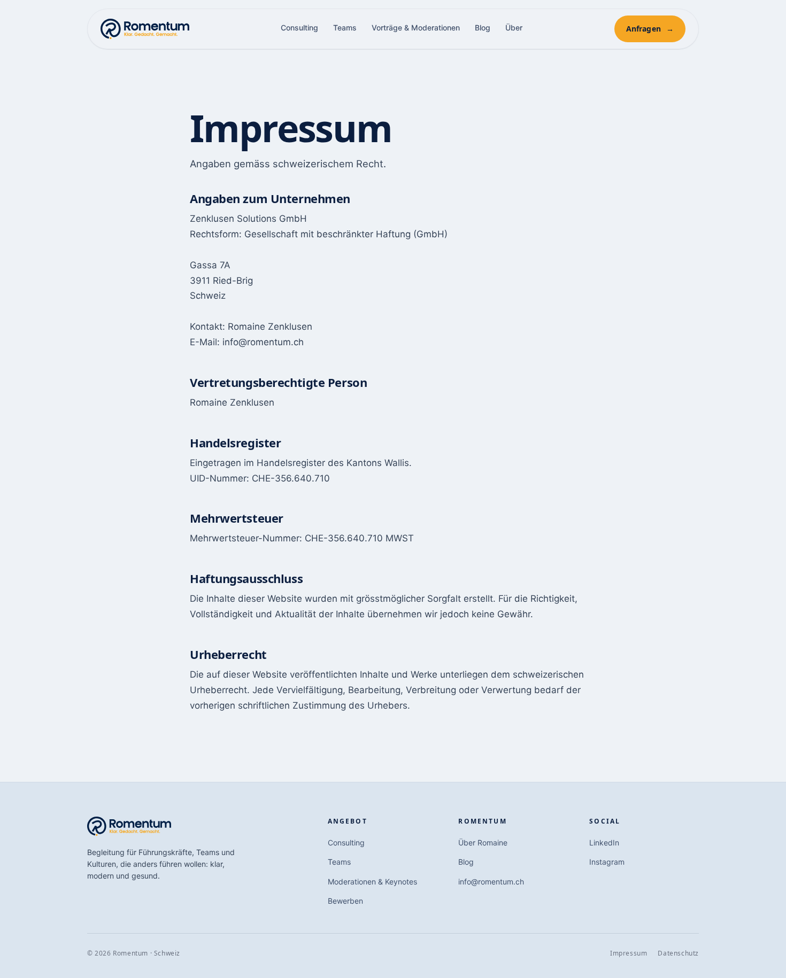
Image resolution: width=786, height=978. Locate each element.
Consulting (299, 27)
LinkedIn (604, 842)
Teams (345, 27)
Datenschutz (678, 953)
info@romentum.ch (491, 881)
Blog (482, 27)
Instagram (607, 861)
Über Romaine (482, 842)
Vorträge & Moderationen (416, 27)
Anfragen (650, 29)
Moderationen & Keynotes (372, 881)
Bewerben (345, 900)
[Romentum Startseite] (145, 29)
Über (513, 27)
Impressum (628, 953)
